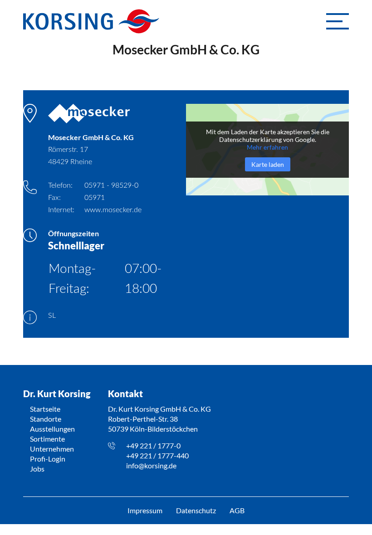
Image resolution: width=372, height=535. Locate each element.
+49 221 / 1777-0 (153, 445)
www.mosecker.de (113, 210)
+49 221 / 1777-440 (157, 455)
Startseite (45, 408)
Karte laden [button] (267, 164)
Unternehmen (52, 448)
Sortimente (47, 438)
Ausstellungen (52, 428)
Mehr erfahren (267, 147)
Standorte (45, 418)
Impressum (144, 510)
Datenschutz (196, 510)
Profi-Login (47, 458)
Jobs (37, 468)
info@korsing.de (151, 465)
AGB (237, 510)
